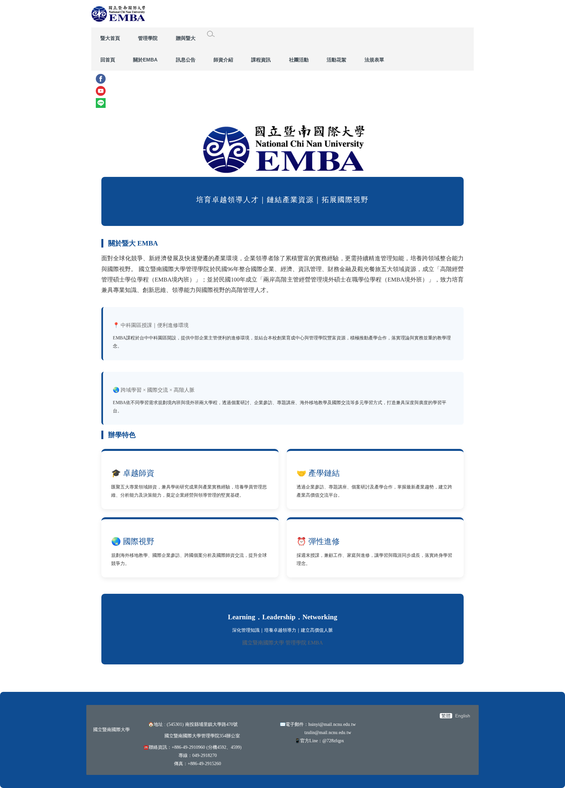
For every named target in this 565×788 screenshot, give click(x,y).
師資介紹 (223, 59)
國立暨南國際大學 (111, 729)
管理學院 (148, 38)
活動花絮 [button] (336, 59)
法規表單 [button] (374, 59)
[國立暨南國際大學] (118, 14)
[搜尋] (210, 34)
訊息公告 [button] (186, 59)
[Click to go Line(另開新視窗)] (282, 103)
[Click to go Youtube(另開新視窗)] (282, 91)
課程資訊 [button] (261, 59)
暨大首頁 (110, 38)
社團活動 (299, 59)
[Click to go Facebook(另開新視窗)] (282, 79)
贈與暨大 (186, 38)
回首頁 (107, 59)
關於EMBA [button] (145, 59)
